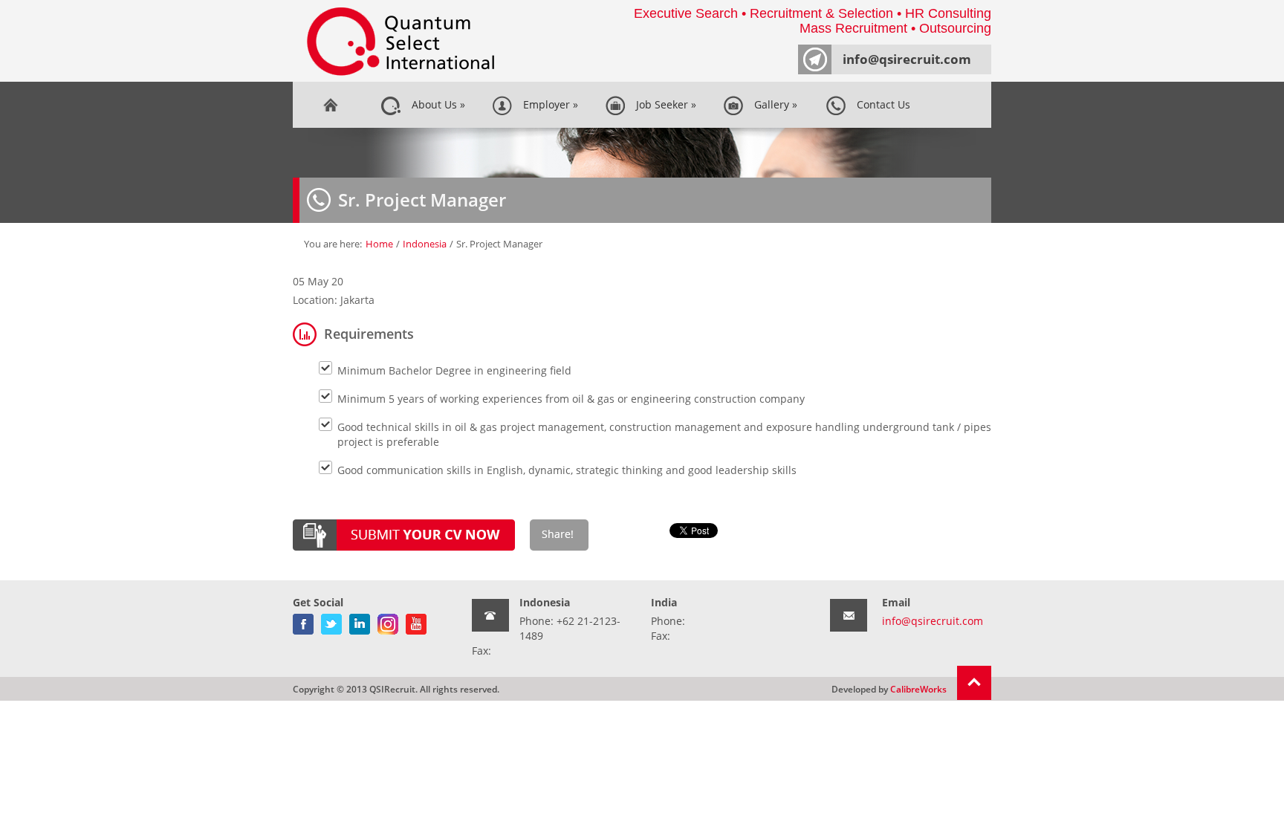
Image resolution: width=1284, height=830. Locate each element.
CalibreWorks (918, 689)
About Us (435, 104)
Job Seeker (663, 104)
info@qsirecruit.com (907, 59)
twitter (331, 621)
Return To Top (974, 683)
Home (330, 105)
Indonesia (425, 243)
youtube (416, 621)
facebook (303, 621)
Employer (547, 104)
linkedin (359, 621)
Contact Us (880, 104)
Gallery (772, 104)
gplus (387, 621)
